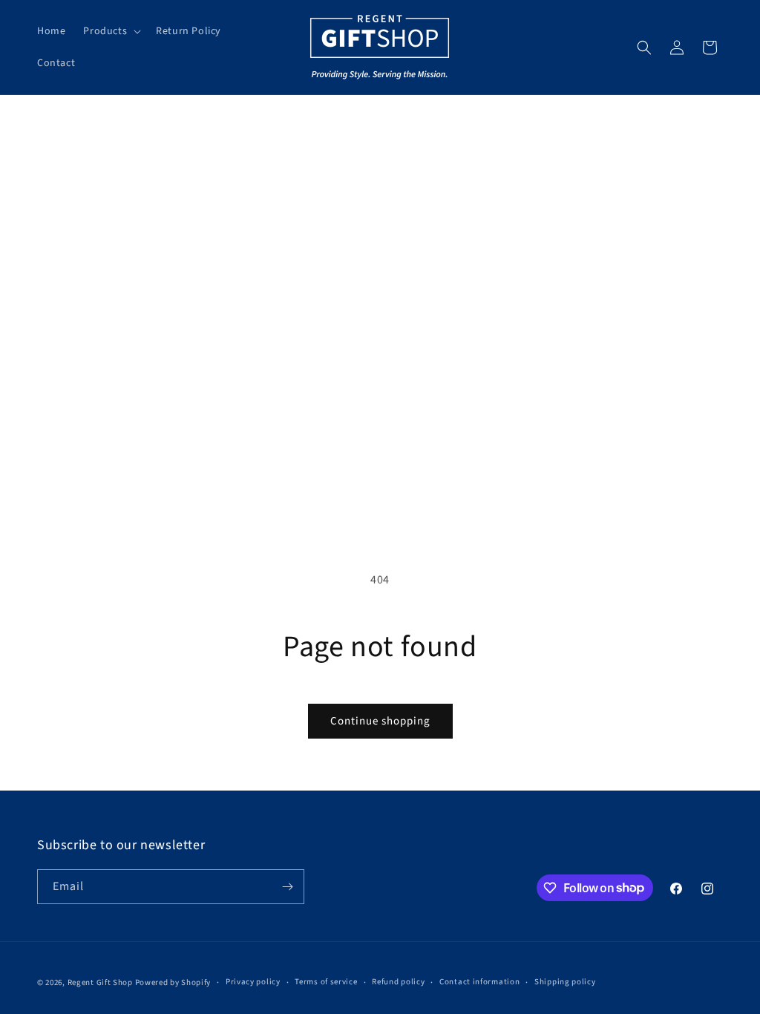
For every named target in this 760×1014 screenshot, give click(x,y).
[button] (110, 31)
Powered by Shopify (173, 982)
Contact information (479, 981)
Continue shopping (380, 721)
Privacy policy (253, 981)
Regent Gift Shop (100, 982)
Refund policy (398, 981)
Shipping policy (565, 981)
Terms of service (326, 981)
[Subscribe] (287, 886)
